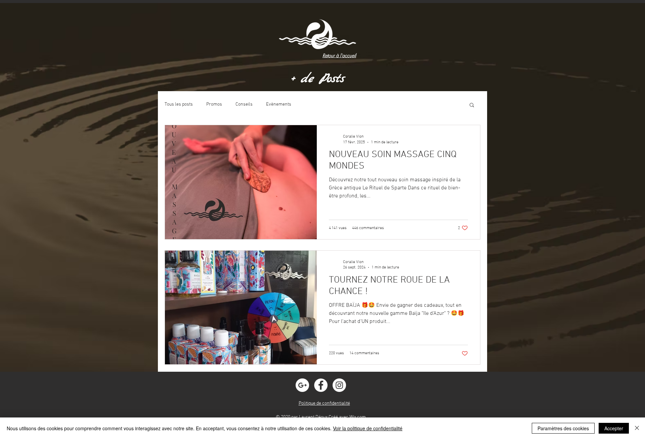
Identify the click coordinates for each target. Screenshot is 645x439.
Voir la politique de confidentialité (367, 428)
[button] (472, 105)
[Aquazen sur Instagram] (339, 385)
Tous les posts (179, 104)
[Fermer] (637, 428)
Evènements (278, 104)
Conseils (244, 104)
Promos (214, 104)
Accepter (613, 428)
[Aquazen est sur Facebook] (321, 385)
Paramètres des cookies (563, 428)
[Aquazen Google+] (302, 385)
